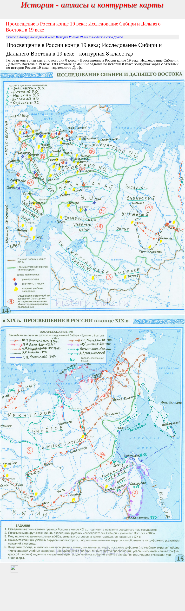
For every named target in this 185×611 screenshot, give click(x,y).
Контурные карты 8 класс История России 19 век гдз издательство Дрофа (71, 37)
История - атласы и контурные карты (92, 4)
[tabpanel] (92, 55)
